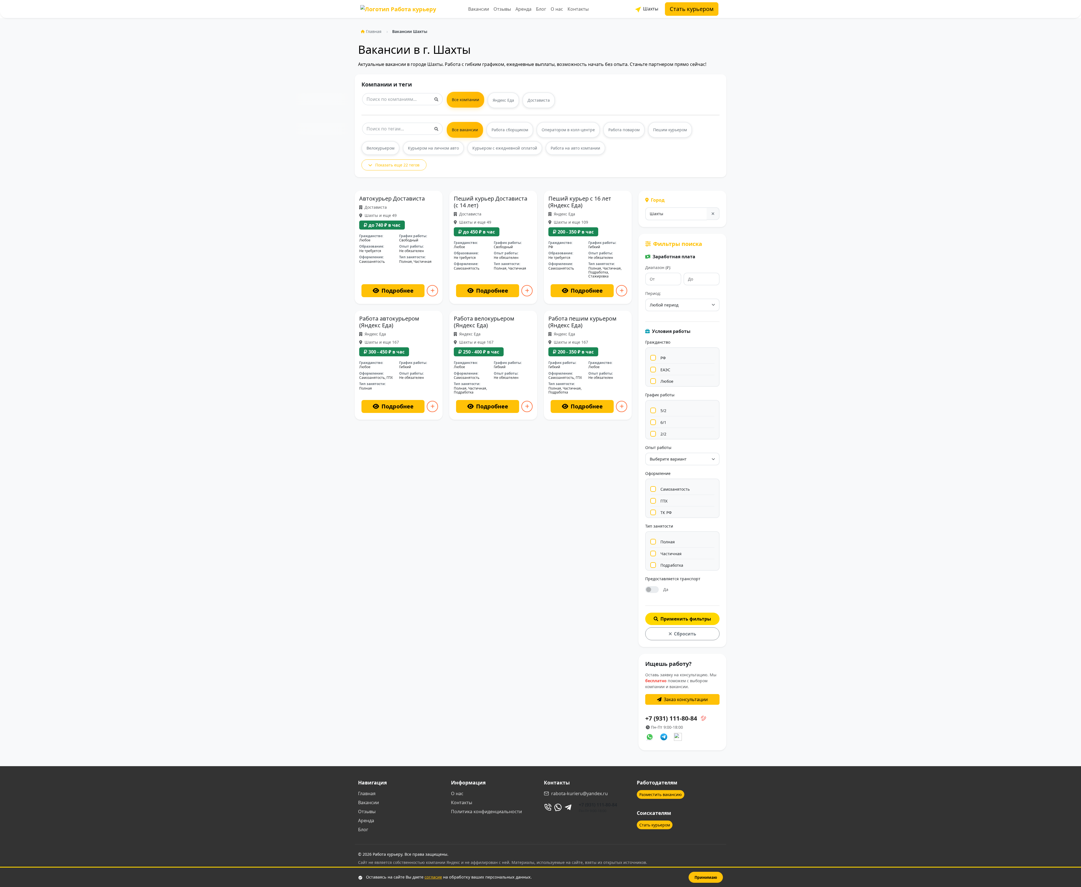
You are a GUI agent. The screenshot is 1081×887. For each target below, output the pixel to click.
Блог (541, 9)
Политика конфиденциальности (486, 811)
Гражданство (657, 342)
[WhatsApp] (558, 807)
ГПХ (663, 501)
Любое (666, 381)
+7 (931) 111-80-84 (598, 805)
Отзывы (502, 9)
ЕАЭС (665, 369)
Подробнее (397, 290)
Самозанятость (675, 489)
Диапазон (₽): (658, 267)
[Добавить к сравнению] (432, 290)
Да (665, 589)
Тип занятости (659, 526)
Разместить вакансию (660, 794)
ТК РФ (666, 512)
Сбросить (685, 634)
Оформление (658, 473)
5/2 (663, 410)
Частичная (671, 553)
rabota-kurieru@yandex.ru (579, 793)
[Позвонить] (548, 807)
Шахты (650, 9)
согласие (433, 877)
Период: (653, 293)
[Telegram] (568, 807)
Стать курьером (692, 9)
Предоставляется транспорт (672, 578)
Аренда (523, 9)
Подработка (671, 565)
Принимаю (705, 877)
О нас (557, 9)
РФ (663, 358)
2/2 (663, 434)
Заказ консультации (686, 699)
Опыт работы (658, 447)
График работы (659, 394)
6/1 (663, 422)
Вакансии (478, 9)
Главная (373, 31)
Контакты (578, 9)
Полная (667, 541)
